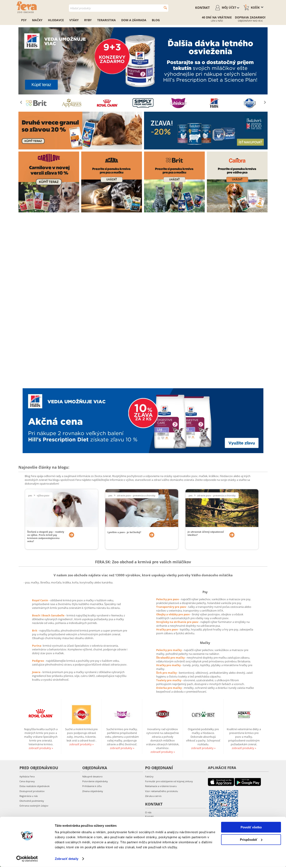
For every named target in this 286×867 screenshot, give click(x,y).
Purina (36, 645)
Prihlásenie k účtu (92, 786)
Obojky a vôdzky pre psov (173, 614)
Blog (156, 20)
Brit (35, 630)
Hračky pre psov (167, 629)
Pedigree (38, 661)
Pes (30, 495)
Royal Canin (40, 600)
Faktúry (149, 776)
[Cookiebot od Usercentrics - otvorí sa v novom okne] (27, 859)
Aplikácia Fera (27, 776)
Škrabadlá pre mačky (170, 657)
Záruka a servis (153, 796)
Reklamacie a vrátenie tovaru (161, 786)
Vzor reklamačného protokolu (161, 791)
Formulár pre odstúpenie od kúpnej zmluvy (169, 781)
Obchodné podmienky (31, 800)
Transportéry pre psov (171, 607)
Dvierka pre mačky (169, 688)
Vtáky (74, 20)
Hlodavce (56, 20)
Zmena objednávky (92, 791)
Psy (24, 20)
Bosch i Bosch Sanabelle (48, 615)
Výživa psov (43, 495)
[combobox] (118, 8)
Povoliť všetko (251, 827)
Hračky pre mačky (168, 665)
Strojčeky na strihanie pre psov (177, 622)
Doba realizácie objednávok (34, 786)
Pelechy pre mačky (169, 650)
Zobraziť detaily (66, 858)
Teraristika (106, 20)
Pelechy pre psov (167, 599)
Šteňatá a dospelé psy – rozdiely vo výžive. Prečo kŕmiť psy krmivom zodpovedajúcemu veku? (45, 536)
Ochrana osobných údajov (33, 805)
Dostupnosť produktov (32, 791)
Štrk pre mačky (166, 673)
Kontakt (202, 7)
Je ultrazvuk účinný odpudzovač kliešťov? (206, 533)
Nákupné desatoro (92, 776)
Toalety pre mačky (169, 680)
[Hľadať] (165, 7)
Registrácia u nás (28, 796)
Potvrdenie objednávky (95, 781)
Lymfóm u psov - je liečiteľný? (124, 532)
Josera (36, 672)
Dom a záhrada (133, 20)
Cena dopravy (27, 781)
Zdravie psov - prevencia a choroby (136, 495)
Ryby (88, 20)
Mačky (37, 20)
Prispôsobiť (248, 839)
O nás (148, 812)
